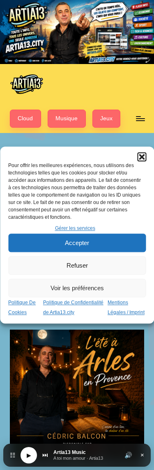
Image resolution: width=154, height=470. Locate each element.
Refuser (77, 265)
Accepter (77, 242)
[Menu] (140, 118)
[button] (142, 157)
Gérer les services (75, 228)
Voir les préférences (77, 287)
